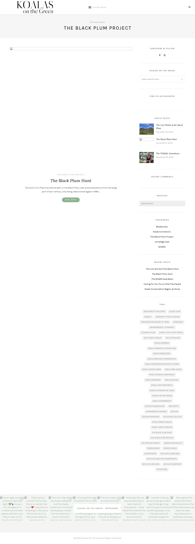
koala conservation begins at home (162, 364)
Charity (148, 317)
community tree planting (168, 317)
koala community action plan (162, 348)
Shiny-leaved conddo (162, 427)
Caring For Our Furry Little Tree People (162, 284)
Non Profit (174, 406)
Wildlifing (162, 469)
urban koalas (170, 448)
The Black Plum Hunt (70, 180)
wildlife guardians (170, 454)
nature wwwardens (155, 406)
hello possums (173, 338)
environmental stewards (162, 327)
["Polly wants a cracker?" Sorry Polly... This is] (36, 508)
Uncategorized (162, 242)
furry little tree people (171, 333)
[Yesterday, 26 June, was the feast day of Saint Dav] (134, 508)
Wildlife (161, 247)
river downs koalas (162, 422)
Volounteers (150, 454)
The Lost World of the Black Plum (162, 269)
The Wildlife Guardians (167, 153)
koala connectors (161, 354)
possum (174, 412)
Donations (178, 322)
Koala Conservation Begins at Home (162, 289)
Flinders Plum (148, 333)
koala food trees (173, 369)
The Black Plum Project (71, 175)
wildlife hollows (151, 464)
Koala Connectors (162, 231)
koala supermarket (162, 401)
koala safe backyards (162, 385)
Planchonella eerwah (156, 412)
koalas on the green (162, 396)
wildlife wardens (172, 464)
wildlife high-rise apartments (162, 459)
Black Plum (174, 311)
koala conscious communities (162, 359)
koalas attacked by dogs (162, 390)
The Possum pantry (151, 443)
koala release (172, 380)
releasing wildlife (172, 417)
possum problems (150, 417)
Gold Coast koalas (153, 338)
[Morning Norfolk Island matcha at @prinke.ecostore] (183, 508)
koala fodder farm (151, 369)
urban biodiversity (173, 443)
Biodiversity (162, 226)
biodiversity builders (154, 311)
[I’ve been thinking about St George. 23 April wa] (158, 508)
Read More (71, 200)
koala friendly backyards (162, 375)
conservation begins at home (155, 322)
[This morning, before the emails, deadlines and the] (61, 508)
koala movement (153, 380)
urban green (153, 448)
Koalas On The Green (91, 538)
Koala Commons (162, 343)
